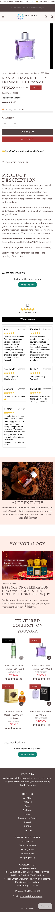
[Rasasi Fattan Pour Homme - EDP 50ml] (13, 650)
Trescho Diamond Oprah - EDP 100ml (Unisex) (13, 715)
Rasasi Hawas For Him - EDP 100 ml (41, 713)
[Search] (46, 16)
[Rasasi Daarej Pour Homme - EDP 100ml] (41, 650)
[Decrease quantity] (5, 124)
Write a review (27, 284)
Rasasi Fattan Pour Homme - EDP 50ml (14, 667)
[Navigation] (3, 16)
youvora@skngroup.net (31, 896)
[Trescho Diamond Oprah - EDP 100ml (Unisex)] (13, 696)
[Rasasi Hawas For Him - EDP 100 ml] (41, 696)
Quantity (8, 118)
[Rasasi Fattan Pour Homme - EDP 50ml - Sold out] (13, 658)
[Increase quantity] (15, 124)
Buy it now (27, 139)
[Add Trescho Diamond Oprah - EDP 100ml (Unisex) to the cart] (21, 704)
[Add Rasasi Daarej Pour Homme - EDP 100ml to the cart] (49, 658)
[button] (25, 516)
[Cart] (52, 16)
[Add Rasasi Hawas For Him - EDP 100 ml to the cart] (49, 704)
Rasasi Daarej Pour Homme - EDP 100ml (41, 667)
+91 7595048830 (31, 891)
